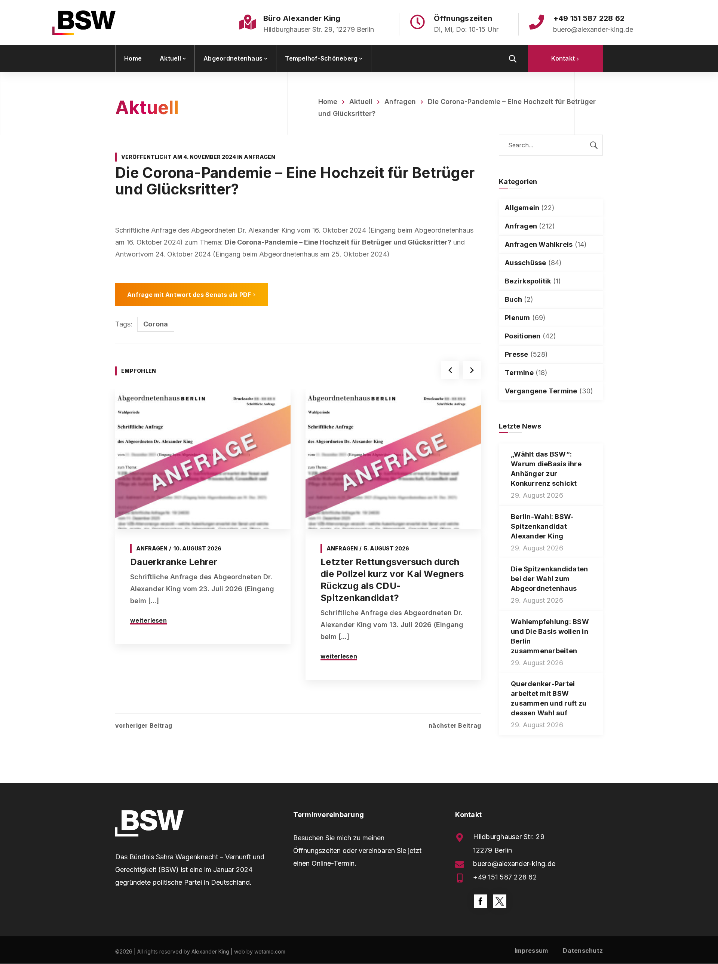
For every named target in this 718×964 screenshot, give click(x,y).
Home (327, 101)
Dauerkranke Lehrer (174, 561)
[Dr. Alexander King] (84, 22)
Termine (519, 373)
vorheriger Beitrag (143, 725)
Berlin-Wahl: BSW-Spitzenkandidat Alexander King (542, 526)
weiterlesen (148, 620)
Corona (155, 324)
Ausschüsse (525, 263)
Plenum (517, 318)
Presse (516, 354)
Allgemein (522, 208)
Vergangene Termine (541, 391)
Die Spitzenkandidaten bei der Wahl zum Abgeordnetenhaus (549, 578)
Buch (513, 299)
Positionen (523, 336)
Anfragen (400, 101)
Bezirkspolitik (528, 281)
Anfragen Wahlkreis (539, 244)
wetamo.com (269, 951)
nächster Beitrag (455, 725)
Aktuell (360, 101)
